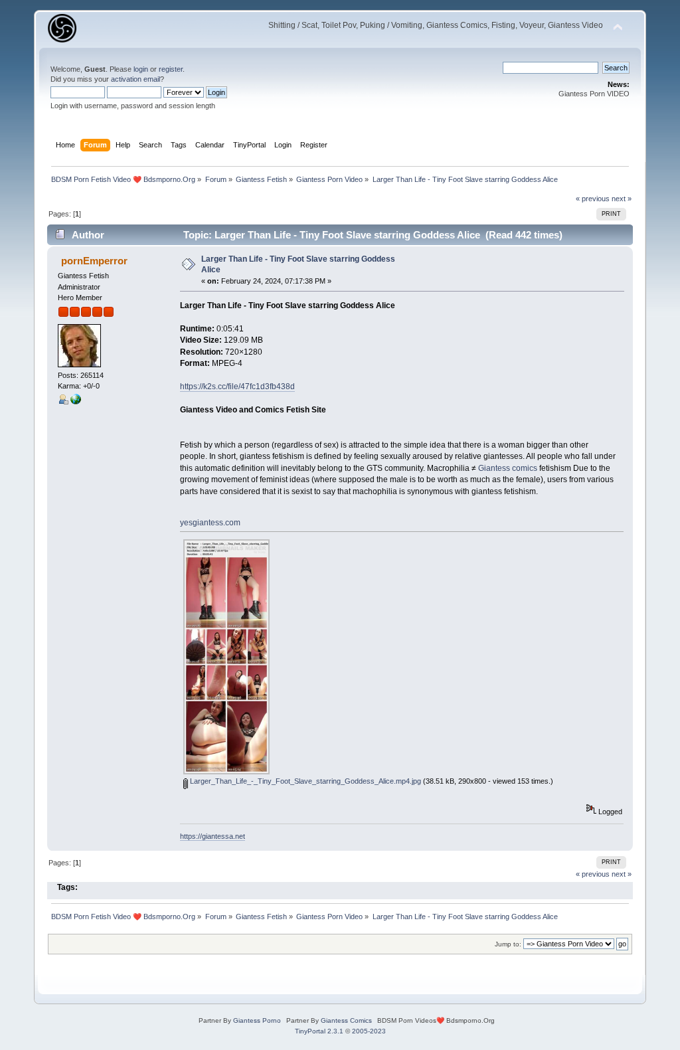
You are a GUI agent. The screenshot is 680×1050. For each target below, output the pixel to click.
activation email (135, 79)
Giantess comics (507, 468)
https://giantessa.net (212, 836)
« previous (593, 199)
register (171, 69)
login (140, 69)
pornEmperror (94, 260)
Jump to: (508, 944)
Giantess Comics (346, 1020)
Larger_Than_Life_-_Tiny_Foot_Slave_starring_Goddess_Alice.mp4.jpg (304, 781)
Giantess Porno (257, 1020)
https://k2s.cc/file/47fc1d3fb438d (237, 386)
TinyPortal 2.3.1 (319, 1031)
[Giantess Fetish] (75, 402)
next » (622, 199)
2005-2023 (369, 1031)
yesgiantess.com (210, 522)
